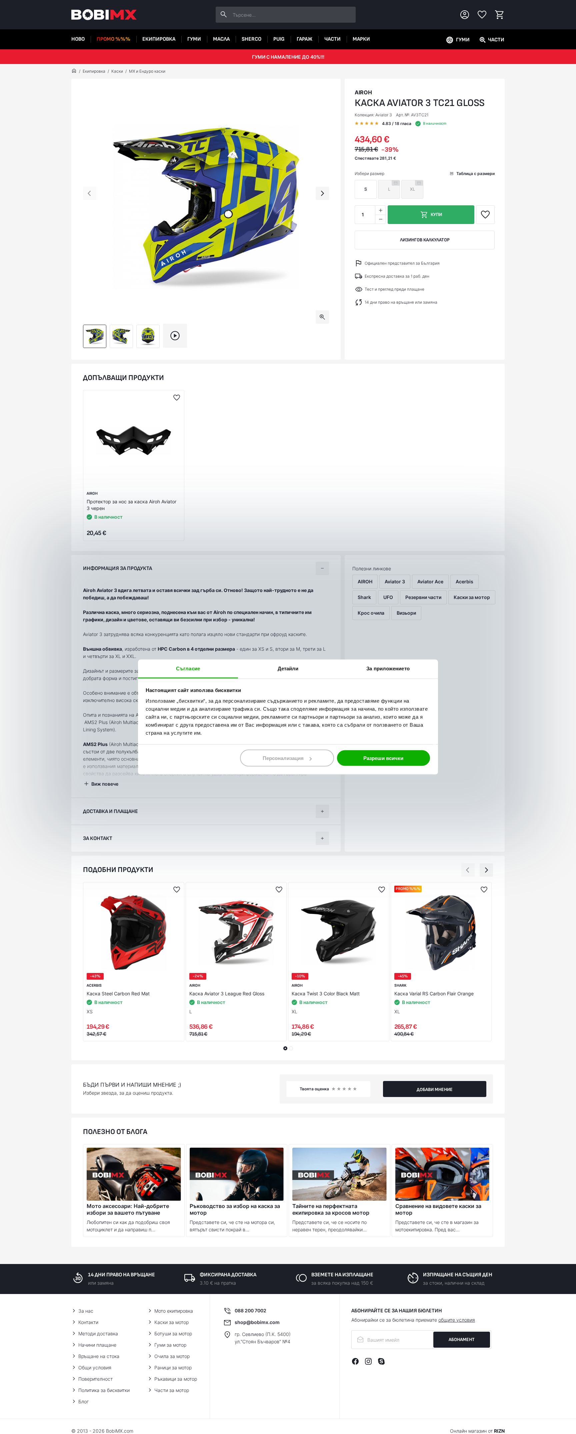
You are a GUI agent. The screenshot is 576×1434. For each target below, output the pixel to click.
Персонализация (283, 758)
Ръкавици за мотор (175, 1379)
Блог (83, 1401)
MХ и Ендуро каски (147, 71)
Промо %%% (113, 39)
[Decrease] (380, 219)
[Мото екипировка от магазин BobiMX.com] (74, 71)
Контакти (88, 1322)
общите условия (456, 1320)
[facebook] (355, 1361)
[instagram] (368, 1361)
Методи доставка (98, 1333)
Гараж (304, 39)
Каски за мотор (171, 1322)
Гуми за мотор (170, 1345)
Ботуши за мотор (173, 1333)
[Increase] (380, 210)
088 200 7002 (250, 1310)
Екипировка (158, 39)
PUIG (279, 39)
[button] (89, 193)
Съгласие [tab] (188, 668)
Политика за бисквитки (104, 1390)
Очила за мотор (172, 1356)
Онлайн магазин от (477, 1431)
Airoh (363, 92)
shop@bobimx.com (257, 1322)
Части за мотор (171, 1390)
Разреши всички (383, 758)
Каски (117, 71)
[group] (206, 207)
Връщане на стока (98, 1356)
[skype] (381, 1361)
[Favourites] (482, 14)
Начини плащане (97, 1345)
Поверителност (95, 1379)
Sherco (251, 39)
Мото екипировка (173, 1311)
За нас (85, 1311)
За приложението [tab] (388, 668)
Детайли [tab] (288, 668)
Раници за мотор (173, 1367)
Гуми (194, 39)
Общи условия (94, 1367)
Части (332, 39)
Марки (361, 39)
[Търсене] (224, 15)
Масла (221, 39)
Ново (78, 39)
